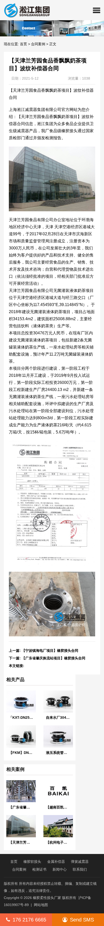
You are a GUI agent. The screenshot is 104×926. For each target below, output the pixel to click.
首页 (23, 44)
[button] (96, 10)
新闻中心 (60, 869)
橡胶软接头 (32, 862)
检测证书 (39, 869)
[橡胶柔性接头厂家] (25, 10)
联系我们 (80, 869)
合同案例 (38, 44)
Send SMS (82, 919)
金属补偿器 (56, 862)
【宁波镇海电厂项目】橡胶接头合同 (50, 651)
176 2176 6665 (29, 919)
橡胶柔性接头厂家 (47, 898)
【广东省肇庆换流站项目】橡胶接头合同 (53, 658)
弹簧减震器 (80, 862)
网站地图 (41, 905)
